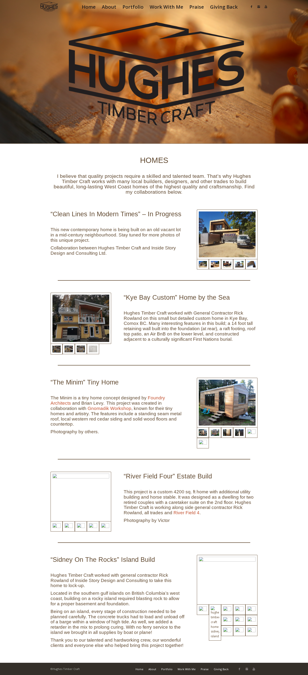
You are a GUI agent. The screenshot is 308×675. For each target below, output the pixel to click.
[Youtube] (266, 6)
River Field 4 (186, 512)
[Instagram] (258, 6)
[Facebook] (251, 6)
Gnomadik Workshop (109, 408)
